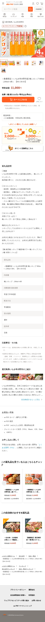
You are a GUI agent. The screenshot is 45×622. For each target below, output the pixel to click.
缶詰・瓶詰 (32, 556)
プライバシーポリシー (18, 590)
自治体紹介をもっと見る (30, 400)
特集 (31, 16)
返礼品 (4, 16)
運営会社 (32, 590)
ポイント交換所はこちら (24, 148)
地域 (22, 16)
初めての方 (41, 16)
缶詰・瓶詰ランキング (26, 569)
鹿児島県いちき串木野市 (14, 22)
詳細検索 (39, 9)
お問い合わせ (36, 600)
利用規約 (32, 595)
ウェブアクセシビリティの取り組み (16, 600)
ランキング (14, 16)
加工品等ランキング (8, 569)
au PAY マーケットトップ (22, 606)
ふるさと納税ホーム (8, 556)
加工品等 (22, 556)
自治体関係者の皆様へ (18, 595)
